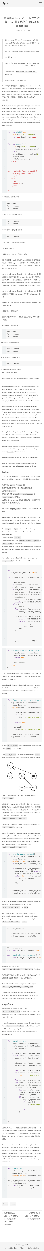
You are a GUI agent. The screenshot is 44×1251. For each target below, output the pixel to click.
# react (5, 1204)
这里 (5, 319)
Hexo (15, 1248)
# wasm (13, 1204)
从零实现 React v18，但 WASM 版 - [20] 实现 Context (32, 1216)
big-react (10, 40)
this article (10, 451)
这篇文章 (8, 305)
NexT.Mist (31, 1248)
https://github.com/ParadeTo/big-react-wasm (25, 51)
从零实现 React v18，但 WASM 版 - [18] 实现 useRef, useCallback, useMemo (11, 1219)
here (34, 466)
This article (5, 1145)
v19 (15, 57)
